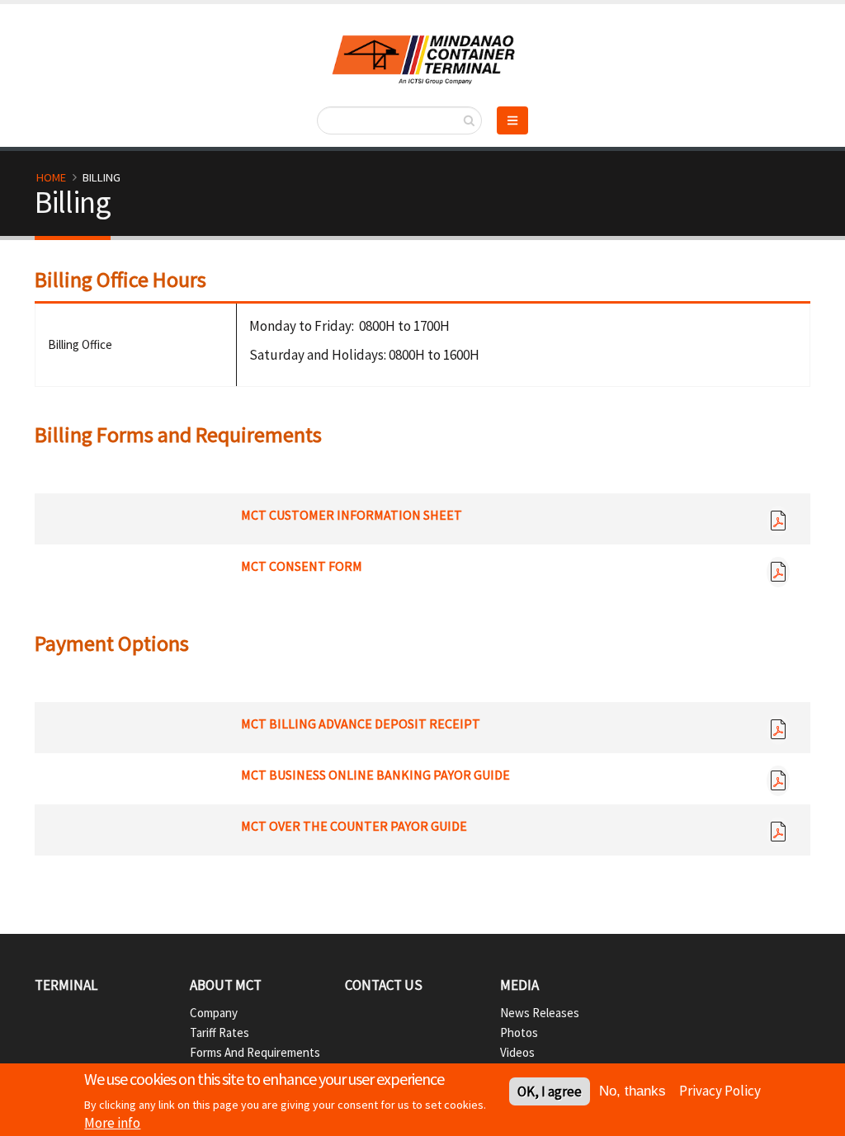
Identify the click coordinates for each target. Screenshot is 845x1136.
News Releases (539, 1013)
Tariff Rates (219, 1032)
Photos (519, 1032)
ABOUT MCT (226, 985)
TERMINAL (66, 985)
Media (519, 985)
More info (112, 1123)
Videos (517, 1052)
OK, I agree (549, 1091)
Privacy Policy (720, 1091)
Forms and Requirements (255, 1052)
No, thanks (632, 1091)
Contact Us (383, 985)
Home (51, 177)
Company (214, 1013)
